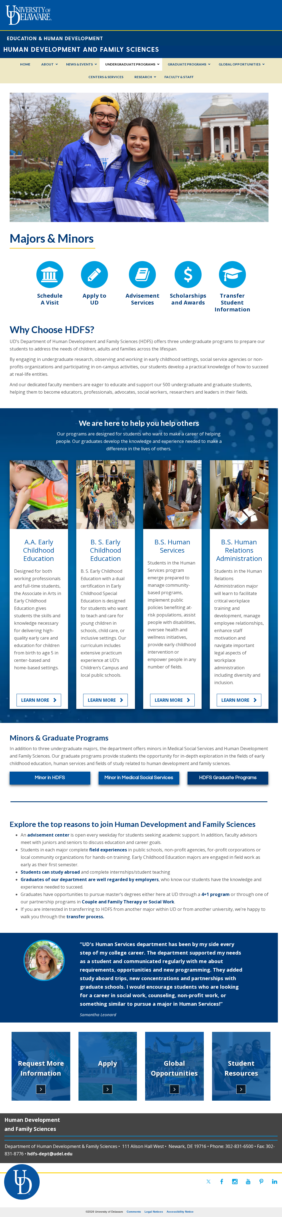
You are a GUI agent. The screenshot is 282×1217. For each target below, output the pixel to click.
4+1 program (215, 894)
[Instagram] (235, 1181)
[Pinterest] (261, 1181)
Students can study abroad (50, 872)
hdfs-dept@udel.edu (49, 1154)
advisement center (48, 835)
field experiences (108, 850)
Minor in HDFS (50, 777)
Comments (134, 1211)
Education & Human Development (55, 38)
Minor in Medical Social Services (138, 777)
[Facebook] (222, 1181)
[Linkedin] (275, 1181)
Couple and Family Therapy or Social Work (128, 902)
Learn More (35, 700)
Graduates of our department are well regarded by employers (90, 879)
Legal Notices (154, 1211)
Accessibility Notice (180, 1211)
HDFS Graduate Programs (228, 777)
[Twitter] (208, 1181)
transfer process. (85, 917)
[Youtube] (248, 1181)
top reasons (70, 824)
